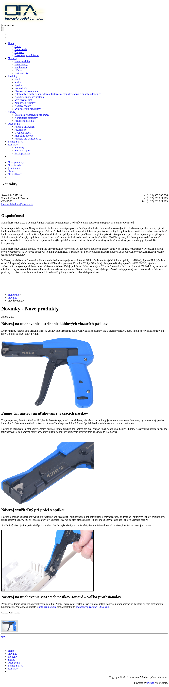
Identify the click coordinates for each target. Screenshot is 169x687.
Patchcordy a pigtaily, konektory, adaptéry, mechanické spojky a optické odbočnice (58, 94)
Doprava (19, 52)
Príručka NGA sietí (24, 126)
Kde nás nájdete (23, 150)
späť (3, 636)
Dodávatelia (21, 49)
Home (11, 43)
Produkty (12, 76)
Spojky (18, 85)
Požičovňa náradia (24, 120)
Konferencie (21, 67)
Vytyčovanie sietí (23, 100)
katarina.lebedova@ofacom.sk (17, 204)
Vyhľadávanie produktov (28, 108)
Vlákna (18, 82)
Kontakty (13, 144)
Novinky (12, 58)
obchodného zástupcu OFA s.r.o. (93, 607)
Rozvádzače (21, 88)
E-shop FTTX (15, 141)
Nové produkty (22, 61)
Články (18, 70)
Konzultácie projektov (26, 117)
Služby (11, 111)
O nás (18, 46)
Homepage (13, 294)
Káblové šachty (23, 105)
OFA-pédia (14, 123)
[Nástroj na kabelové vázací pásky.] (9, 631)
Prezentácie (20, 129)
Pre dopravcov (22, 153)
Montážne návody (24, 135)
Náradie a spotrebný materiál (29, 97)
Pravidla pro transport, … (28, 138)
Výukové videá (23, 132)
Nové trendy (21, 64)
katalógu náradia (47, 607)
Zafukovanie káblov (25, 102)
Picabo (150, 682)
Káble (18, 79)
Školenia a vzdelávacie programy (32, 114)
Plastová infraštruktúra (26, 91)
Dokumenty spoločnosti (27, 55)
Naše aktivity (21, 73)
